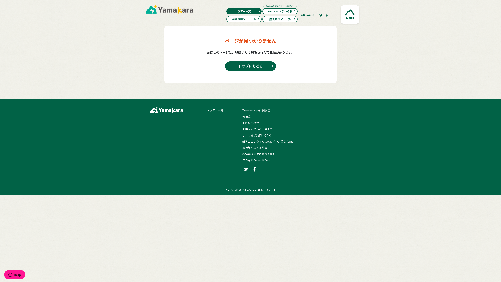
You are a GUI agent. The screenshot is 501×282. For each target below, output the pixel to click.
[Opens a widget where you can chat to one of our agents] (14, 275)
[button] (350, 14)
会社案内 (247, 116)
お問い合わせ (308, 15)
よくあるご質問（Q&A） (257, 135)
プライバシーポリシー (256, 160)
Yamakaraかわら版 (280, 11)
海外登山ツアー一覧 (244, 19)
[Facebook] (327, 15)
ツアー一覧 (244, 11)
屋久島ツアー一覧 (280, 19)
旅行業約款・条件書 (254, 148)
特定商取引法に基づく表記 (258, 154)
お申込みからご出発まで (257, 129)
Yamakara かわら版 (254, 110)
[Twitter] (320, 15)
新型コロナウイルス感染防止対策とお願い (268, 142)
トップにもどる (250, 65)
